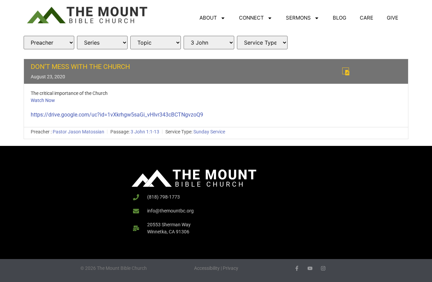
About (208, 18)
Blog (339, 18)
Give (392, 18)
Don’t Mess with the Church (80, 66)
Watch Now (43, 100)
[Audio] (345, 71)
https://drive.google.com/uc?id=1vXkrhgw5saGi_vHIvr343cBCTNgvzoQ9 (117, 114)
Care (366, 18)
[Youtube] (310, 268)
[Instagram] (323, 268)
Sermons (298, 18)
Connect (251, 18)
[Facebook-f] (296, 268)
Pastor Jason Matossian (78, 131)
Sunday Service (209, 131)
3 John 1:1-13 (145, 131)
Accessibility (207, 268)
